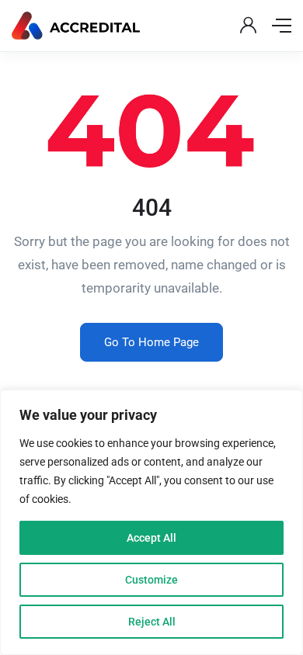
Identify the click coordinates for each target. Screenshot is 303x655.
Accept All (151, 538)
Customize (151, 580)
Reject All (152, 621)
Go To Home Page (151, 342)
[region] (151, 522)
